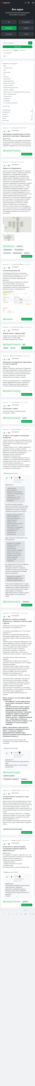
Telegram (6, 76)
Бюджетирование (8, 81)
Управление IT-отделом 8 (9, 63)
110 (32, 111)
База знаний (7, 79)
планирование (18, 249)
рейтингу (22, 50)
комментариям (7, 53)
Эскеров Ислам (16, 613)
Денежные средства (9, 83)
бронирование (17, 253)
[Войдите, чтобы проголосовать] (4, 131)
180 (32, 120)
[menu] (33, 2)
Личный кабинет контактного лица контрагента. (16, 798)
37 (32, 118)
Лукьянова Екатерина (18, 264)
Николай (14, 162)
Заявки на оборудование (12, 168)
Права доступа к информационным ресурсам (16, 92)
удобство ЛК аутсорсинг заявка (13, 829)
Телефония (6, 100)
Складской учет (7, 96)
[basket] (29, 3)
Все (9, 22)
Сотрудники (6, 98)
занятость (20, 246)
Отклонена (9, 34)
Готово (26, 34)
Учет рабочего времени (10, 103)
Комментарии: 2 (27, 256)
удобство (25, 901)
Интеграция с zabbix (10, 409)
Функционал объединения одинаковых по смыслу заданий (17, 363)
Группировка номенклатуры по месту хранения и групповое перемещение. (17, 135)
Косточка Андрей (16, 429)
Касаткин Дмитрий (17, 356)
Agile (4, 65)
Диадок (6, 348)
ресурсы (26, 253)
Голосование (8, 28)
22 (32, 115)
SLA (4, 74)
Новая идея (17, 47)
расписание (7, 253)
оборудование (8, 249)
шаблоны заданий (9, 775)
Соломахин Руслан (19, 480)
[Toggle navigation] (25, 3)
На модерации (26, 22)
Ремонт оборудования (9, 94)
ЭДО (24, 344)
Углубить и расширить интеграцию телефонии (16, 436)
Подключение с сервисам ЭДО (14, 333)
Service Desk (6, 72)
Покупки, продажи (8, 89)
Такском (12, 348)
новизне (16, 50)
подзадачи (24, 779)
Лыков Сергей (15, 128)
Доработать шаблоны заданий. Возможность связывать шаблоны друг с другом (17, 621)
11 (30, 914)
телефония (26, 602)
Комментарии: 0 (27, 154)
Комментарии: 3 (27, 348)
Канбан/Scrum (8, 68)
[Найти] (30, 43)
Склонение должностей (11, 271)
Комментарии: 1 (27, 605)
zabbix (24, 418)
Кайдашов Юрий (16, 790)
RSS (6, 56)
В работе (26, 28)
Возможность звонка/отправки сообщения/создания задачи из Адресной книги (14, 849)
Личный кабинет (8, 85)
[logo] (5, 2)
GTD (4, 70)
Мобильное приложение (10, 87)
